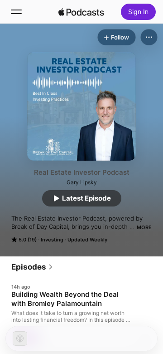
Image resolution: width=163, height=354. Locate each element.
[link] (32, 267)
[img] (81, 11)
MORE (144, 227)
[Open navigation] (16, 12)
